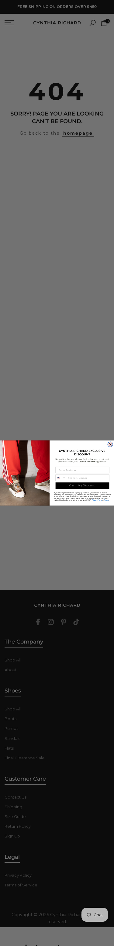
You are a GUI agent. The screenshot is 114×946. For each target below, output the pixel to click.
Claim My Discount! (82, 485)
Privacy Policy (97, 500)
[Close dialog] (110, 444)
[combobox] (61, 478)
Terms (106, 500)
